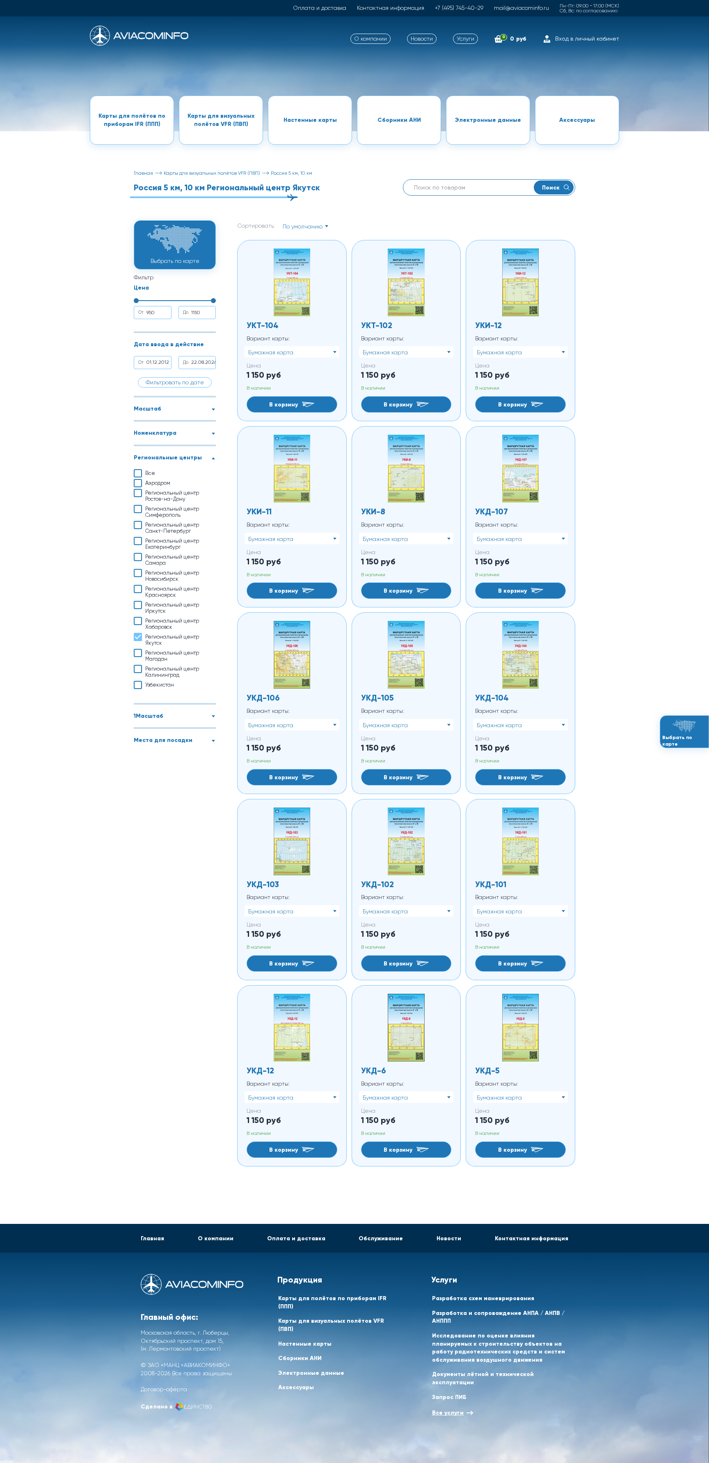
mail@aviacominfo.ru (521, 8)
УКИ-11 (259, 511)
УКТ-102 (376, 325)
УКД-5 (487, 1070)
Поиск (551, 187)
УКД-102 (377, 884)
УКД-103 (263, 884)
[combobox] (305, 226)
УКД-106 (263, 697)
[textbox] (305, 226)
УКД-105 (377, 697)
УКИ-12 (488, 325)
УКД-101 (490, 884)
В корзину (283, 404)
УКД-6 (373, 1070)
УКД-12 (260, 1070)
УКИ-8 (373, 511)
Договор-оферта (164, 1389)
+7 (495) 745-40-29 (459, 8)
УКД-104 (492, 697)
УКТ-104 (263, 325)
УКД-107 (491, 511)
